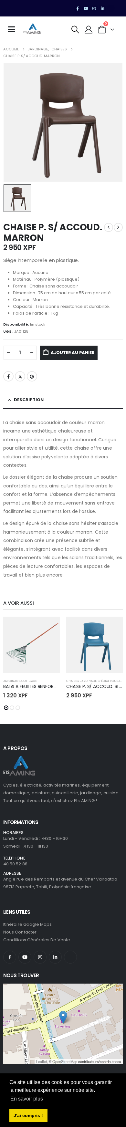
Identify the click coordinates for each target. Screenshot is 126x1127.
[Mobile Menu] (13, 29)
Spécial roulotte (111, 681)
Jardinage (11, 681)
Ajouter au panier (73, 353)
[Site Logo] (32, 29)
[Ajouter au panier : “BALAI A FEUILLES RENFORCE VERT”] (49, 627)
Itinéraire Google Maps (27, 924)
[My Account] (88, 29)
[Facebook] (77, 8)
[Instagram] (94, 8)
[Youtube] (86, 8)
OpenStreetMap (64, 1061)
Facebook (8, 376)
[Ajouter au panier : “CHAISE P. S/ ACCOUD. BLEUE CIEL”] (112, 627)
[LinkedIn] (102, 8)
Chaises (72, 681)
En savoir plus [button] (26, 1098)
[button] (75, 29)
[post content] (31, 645)
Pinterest (32, 376)
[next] (118, 227)
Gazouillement (20, 376)
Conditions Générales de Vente (36, 940)
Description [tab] (29, 400)
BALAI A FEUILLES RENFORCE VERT (37, 686)
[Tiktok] (111, 8)
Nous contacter (20, 932)
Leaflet (41, 1061)
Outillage (29, 681)
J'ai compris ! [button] (28, 1115)
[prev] (108, 227)
